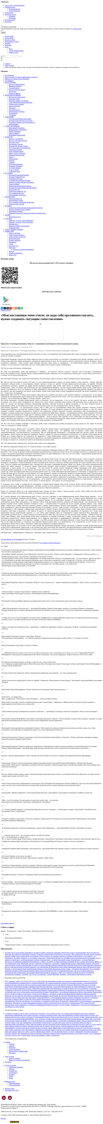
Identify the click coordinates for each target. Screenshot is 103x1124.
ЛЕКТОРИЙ (9, 117)
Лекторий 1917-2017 (12, 1090)
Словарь (12, 162)
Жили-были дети (15, 217)
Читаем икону (13, 124)
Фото (10, 49)
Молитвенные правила (17, 111)
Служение (12, 115)
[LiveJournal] (7, 308)
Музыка (11, 1069)
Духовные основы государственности (22, 122)
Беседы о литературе (16, 139)
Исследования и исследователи (19, 148)
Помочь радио (6, 310)
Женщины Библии (15, 86)
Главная (7, 64)
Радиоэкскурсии (14, 171)
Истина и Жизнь (14, 93)
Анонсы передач (14, 1058)
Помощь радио (10, 7)
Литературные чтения (16, 204)
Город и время (14, 133)
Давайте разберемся (15, 253)
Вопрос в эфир (10, 40)
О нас (7, 47)
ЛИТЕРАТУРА (10, 197)
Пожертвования (14, 9)
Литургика (12, 91)
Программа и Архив (12, 41)
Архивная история (15, 150)
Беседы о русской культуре (18, 140)
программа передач (7, 923)
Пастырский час (14, 110)
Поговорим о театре (16, 144)
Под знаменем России (16, 193)
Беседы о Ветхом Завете (17, 90)
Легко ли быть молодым (17, 237)
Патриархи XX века (16, 179)
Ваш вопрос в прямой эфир (18, 1051)
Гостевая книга (10, 20)
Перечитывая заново (16, 200)
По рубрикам (9, 75)
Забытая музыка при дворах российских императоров (27, 213)
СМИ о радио (13, 52)
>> (23, 552)
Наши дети (12, 255)
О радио (11, 1044)
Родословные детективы (17, 195)
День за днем (9, 65)
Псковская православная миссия (20, 186)
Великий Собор (14, 99)
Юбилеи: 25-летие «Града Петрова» (17, 79)
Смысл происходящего (17, 235)
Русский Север (14, 142)
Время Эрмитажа (15, 131)
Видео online (9, 38)
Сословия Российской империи (19, 180)
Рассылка (8, 1062)
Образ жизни (13, 159)
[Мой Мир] (19, 308)
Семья (11, 244)
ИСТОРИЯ (9, 173)
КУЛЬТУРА (9, 137)
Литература (13, 1071)
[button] (1, 25)
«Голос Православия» (16, 51)
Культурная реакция (16, 164)
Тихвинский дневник (16, 104)
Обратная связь (14, 228)
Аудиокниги (13, 1072)
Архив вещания (14, 1049)
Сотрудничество (14, 11)
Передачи (8, 45)
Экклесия (12, 108)
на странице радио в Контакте (50, 543)
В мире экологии (15, 240)
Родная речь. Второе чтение (18, 146)
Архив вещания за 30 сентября (11, 539)
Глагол (11, 157)
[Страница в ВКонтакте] (4, 1098)
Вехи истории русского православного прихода (21, 77)
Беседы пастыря (14, 106)
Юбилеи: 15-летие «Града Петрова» (21, 220)
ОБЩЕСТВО (9, 231)
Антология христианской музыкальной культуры (26, 208)
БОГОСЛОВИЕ (10, 82)
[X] (5, 308)
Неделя (11, 251)
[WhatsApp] (22, 308)
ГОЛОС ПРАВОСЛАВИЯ (14, 229)
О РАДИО (8, 218)
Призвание (12, 242)
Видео (11, 1078)
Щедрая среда (13, 224)
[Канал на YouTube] (10, 1098)
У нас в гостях (14, 169)
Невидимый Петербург (17, 128)
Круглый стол (13, 246)
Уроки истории (14, 184)
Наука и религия (14, 233)
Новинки (12, 16)
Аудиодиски (9, 13)
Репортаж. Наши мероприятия (23, 249)
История (12, 1074)
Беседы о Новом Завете (17, 84)
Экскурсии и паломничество (15, 5)
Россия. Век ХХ (14, 189)
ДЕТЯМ (7, 215)
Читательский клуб (15, 199)
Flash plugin (77, 29)
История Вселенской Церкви (19, 175)
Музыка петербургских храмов (19, 209)
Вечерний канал (14, 238)
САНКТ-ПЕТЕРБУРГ (12, 126)
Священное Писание (16, 1067)
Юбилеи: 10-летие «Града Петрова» (21, 222)
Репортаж (12, 248)
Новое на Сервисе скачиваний (19, 1060)
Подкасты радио (10, 14)
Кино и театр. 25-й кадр (17, 153)
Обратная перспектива (16, 155)
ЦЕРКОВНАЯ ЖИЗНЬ (13, 95)
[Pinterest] (10, 308)
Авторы (7, 43)
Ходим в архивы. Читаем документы (21, 182)
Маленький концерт (16, 211)
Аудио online (9, 36)
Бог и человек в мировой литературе (21, 202)
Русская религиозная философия (20, 119)
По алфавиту (9, 81)
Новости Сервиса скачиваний (19, 226)
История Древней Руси (17, 177)
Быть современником (16, 151)
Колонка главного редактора (18, 101)
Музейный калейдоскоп (17, 135)
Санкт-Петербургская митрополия (20, 102)
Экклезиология (14, 88)
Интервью (12, 18)
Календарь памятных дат (17, 191)
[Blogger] (13, 308)
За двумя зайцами (15, 168)
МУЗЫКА (8, 206)
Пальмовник (13, 113)
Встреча (11, 160)
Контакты (8, 22)
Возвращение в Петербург (18, 130)
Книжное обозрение (16, 166)
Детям (11, 1076)
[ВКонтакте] (2, 308)
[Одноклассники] (16, 308)
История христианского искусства (20, 120)
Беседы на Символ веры (17, 97)
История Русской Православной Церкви (23, 188)
